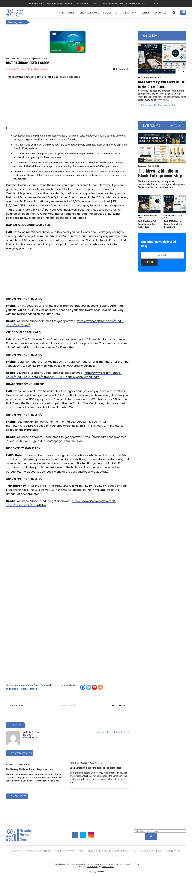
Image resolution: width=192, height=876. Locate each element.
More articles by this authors (112, 732)
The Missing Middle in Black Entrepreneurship (29, 769)
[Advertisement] (67, 103)
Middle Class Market (39, 851)
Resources (160, 13)
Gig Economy (128, 13)
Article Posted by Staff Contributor (31, 735)
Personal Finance (89, 13)
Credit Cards (67, 13)
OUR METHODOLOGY (151, 851)
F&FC (81, 851)
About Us (18, 851)
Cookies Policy (108, 867)
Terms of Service (65, 851)
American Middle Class (27, 685)
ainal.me (100, 872)
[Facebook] (82, 687)
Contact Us (173, 851)
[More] (100, 687)
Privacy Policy (92, 867)
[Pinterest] (94, 687)
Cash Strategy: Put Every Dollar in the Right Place (95, 767)
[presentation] (178, 71)
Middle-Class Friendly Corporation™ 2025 (111, 851)
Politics (145, 13)
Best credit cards (49, 685)
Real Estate (110, 13)
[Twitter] (88, 687)
